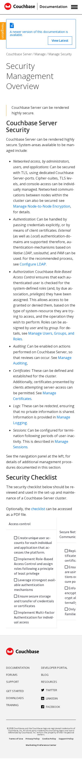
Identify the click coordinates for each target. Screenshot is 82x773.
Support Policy (66, 739)
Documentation (18, 668)
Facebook (53, 707)
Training (12, 705)
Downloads (15, 698)
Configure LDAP (33, 264)
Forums (11, 675)
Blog (45, 675)
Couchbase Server (19, 54)
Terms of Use (16, 739)
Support (12, 682)
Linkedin (52, 698)
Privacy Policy (33, 739)
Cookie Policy (49, 739)
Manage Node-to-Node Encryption (41, 206)
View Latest (60, 40)
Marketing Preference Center (41, 745)
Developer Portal (54, 668)
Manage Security (60, 54)
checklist (38, 508)
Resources (49, 682)
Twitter (51, 690)
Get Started (15, 691)
